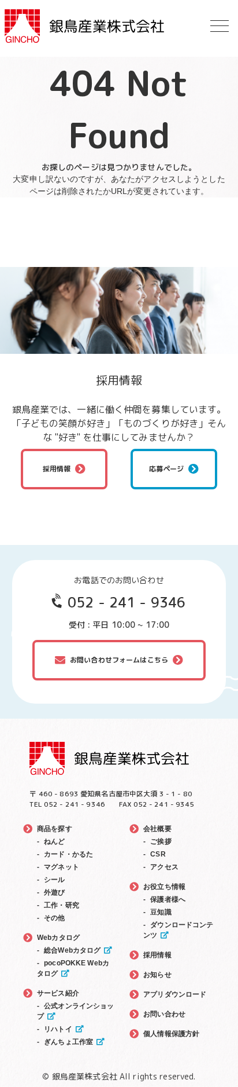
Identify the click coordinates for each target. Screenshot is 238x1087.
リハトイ (58, 1029)
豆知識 (160, 912)
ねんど (54, 841)
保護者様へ (167, 899)
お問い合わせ (164, 1014)
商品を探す (54, 829)
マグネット (61, 867)
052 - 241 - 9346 (126, 602)
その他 (54, 918)
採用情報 (57, 469)
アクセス (164, 867)
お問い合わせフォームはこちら (119, 660)
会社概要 (157, 829)
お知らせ (157, 975)
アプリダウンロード (174, 994)
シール (54, 880)
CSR (157, 854)
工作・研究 (61, 905)
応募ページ (166, 469)
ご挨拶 (160, 841)
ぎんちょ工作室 (68, 1042)
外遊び (54, 892)
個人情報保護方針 (171, 1034)
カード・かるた (68, 854)
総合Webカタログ (72, 950)
